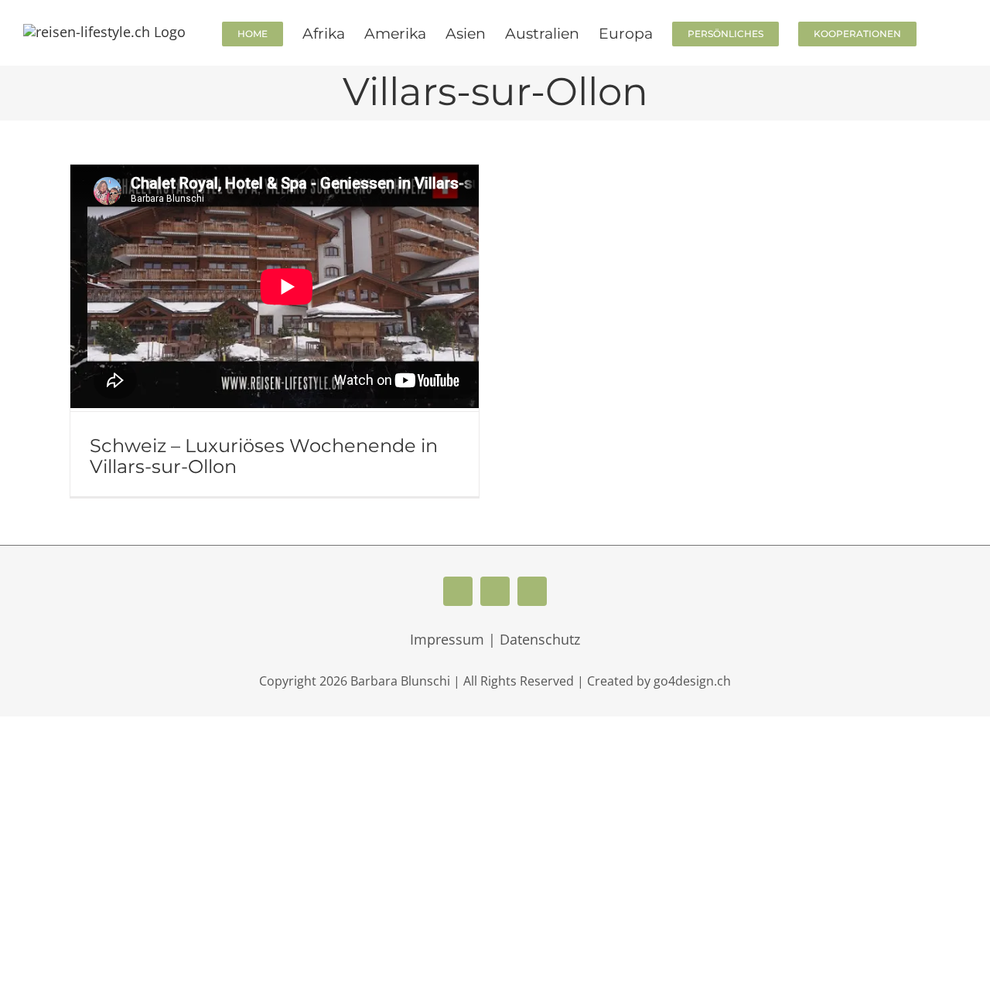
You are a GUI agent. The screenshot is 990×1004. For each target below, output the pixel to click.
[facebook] (458, 591)
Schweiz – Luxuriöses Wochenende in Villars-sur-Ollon (264, 456)
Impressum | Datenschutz (495, 639)
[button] (941, 32)
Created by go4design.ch (659, 680)
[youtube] (495, 591)
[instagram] (532, 591)
